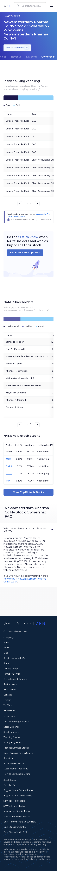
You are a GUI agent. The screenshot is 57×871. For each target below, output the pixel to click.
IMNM (9, 480)
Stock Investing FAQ (14, 658)
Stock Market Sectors (15, 763)
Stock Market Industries (16, 768)
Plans (6, 663)
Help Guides (10, 689)
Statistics (8, 758)
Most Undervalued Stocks (17, 816)
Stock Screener (11, 727)
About (7, 642)
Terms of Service (12, 674)
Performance (10, 684)
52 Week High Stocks (14, 801)
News (6, 647)
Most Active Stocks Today (17, 811)
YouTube (8, 705)
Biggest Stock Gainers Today (18, 790)
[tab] (16, 56)
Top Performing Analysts (16, 721)
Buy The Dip (10, 785)
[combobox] (30, 5)
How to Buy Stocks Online (17, 774)
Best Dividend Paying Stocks (18, 753)
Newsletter (9, 710)
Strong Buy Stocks (13, 742)
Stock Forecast (11, 732)
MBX (8, 459)
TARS (9, 466)
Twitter (7, 700)
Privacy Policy (11, 668)
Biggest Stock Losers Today (18, 795)
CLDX (9, 473)
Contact (8, 694)
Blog (6, 653)
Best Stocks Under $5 (15, 827)
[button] (28, 529)
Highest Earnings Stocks (16, 747)
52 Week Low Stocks (14, 806)
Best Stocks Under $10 (15, 832)
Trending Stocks (12, 737)
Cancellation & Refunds (15, 679)
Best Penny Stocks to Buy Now (20, 821)
